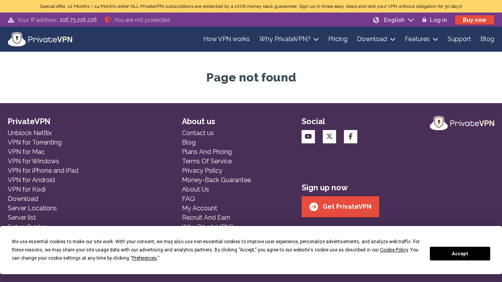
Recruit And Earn (206, 217)
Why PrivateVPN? (285, 39)
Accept (460, 254)
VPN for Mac (26, 151)
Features (417, 39)
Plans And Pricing (207, 151)
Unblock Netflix (30, 133)
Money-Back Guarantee (216, 180)
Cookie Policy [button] (394, 250)
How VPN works (226, 39)
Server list (22, 217)
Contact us (198, 133)
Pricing (337, 39)
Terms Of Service (207, 161)
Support (459, 39)
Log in (438, 20)
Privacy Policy (202, 170)
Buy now (474, 20)
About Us (195, 189)
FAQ (188, 198)
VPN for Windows (33, 161)
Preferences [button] (144, 258)
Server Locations (32, 208)
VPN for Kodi (26, 189)
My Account (199, 208)
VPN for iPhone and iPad (43, 170)
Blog (487, 39)
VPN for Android (31, 180)
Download (372, 39)
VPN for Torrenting (35, 142)
